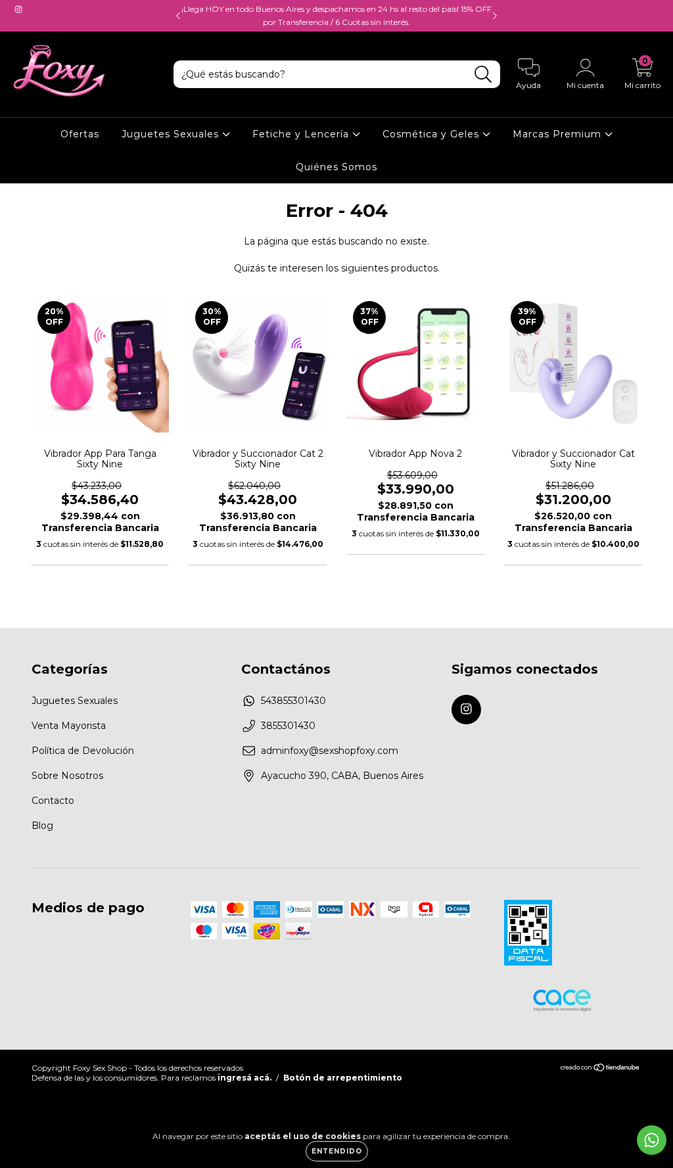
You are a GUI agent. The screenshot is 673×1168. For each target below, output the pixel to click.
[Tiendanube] (600, 1068)
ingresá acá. (244, 1078)
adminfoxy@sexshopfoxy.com (329, 751)
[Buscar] (483, 74)
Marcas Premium (559, 134)
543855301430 (293, 701)
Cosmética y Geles (432, 134)
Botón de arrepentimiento (342, 1078)
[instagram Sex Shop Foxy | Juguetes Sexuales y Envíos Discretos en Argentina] (18, 9)
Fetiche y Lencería (302, 134)
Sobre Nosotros (67, 776)
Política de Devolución (83, 751)
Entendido (337, 1151)
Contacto (53, 800)
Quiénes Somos (336, 167)
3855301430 (288, 726)
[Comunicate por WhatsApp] (651, 1140)
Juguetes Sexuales (172, 134)
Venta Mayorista (69, 726)
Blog (42, 825)
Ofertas (79, 134)
